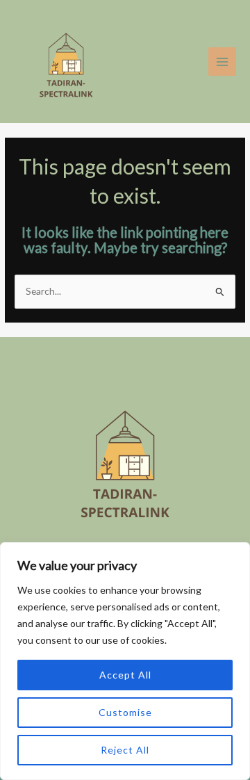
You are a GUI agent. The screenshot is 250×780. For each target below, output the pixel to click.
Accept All (125, 675)
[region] (125, 661)
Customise (125, 712)
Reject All (125, 750)
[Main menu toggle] (222, 61)
